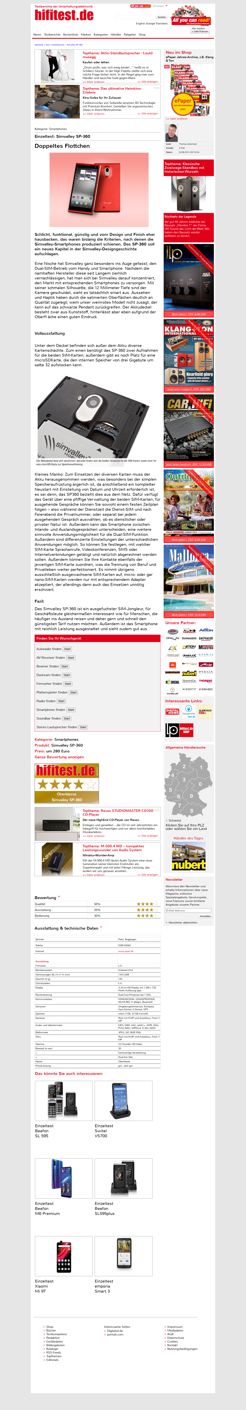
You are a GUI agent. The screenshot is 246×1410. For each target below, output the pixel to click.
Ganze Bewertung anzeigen (59, 757)
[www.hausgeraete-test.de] (189, 721)
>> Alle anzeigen (147, 81)
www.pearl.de (126, 951)
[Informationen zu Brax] (172, 640)
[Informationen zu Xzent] (189, 691)
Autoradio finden (48, 649)
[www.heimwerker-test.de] (205, 721)
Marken (86, 35)
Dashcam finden (48, 675)
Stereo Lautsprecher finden (56, 727)
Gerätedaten (54, 1342)
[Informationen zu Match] (189, 665)
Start (67, 649)
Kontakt (172, 1345)
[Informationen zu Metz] (206, 665)
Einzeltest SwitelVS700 (104, 1131)
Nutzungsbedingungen (182, 1349)
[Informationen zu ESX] (172, 648)
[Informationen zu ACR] (172, 631)
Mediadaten (175, 1330)
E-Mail (182, 148)
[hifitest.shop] (186, 740)
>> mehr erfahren (176, 118)
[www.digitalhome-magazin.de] (172, 721)
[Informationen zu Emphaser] (206, 640)
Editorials (52, 1360)
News (37, 35)
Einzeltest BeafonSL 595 (44, 1131)
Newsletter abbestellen (183, 922)
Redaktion (53, 1338)
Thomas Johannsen (188, 144)
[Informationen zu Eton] (189, 648)
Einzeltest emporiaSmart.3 (104, 1286)
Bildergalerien (55, 1345)
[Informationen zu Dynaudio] (189, 640)
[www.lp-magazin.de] (172, 740)
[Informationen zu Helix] (189, 657)
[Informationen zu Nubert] (189, 674)
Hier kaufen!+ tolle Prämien (200, 30)
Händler (116, 35)
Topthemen (53, 1356)
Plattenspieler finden (51, 692)
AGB (170, 1334)
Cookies (172, 1342)
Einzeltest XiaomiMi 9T (44, 1286)
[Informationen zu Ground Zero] (172, 657)
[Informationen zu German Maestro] (206, 648)
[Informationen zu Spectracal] (189, 682)
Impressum (175, 1327)
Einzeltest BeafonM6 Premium (47, 1208)
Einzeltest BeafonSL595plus (105, 1208)
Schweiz (175, 820)
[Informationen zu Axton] (206, 631)
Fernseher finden (49, 684)
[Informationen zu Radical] (172, 682)
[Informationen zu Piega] (206, 674)
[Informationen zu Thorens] (206, 682)
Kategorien (101, 35)
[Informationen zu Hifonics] (206, 657)
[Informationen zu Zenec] (206, 691)
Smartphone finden (50, 710)
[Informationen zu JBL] (172, 665)
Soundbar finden (48, 718)
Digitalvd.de (115, 1331)
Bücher (51, 1330)
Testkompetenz (56, 1334)
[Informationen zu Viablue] (172, 691)
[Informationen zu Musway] (172, 674)
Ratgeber (130, 35)
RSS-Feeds (53, 1353)
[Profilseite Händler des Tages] (189, 869)
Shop (142, 35)
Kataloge (52, 1349)
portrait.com (115, 1335)
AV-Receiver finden (50, 658)
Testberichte (52, 35)
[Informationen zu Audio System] (189, 631)
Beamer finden (47, 666)
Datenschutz (175, 1338)
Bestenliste (70, 35)
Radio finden (45, 701)
